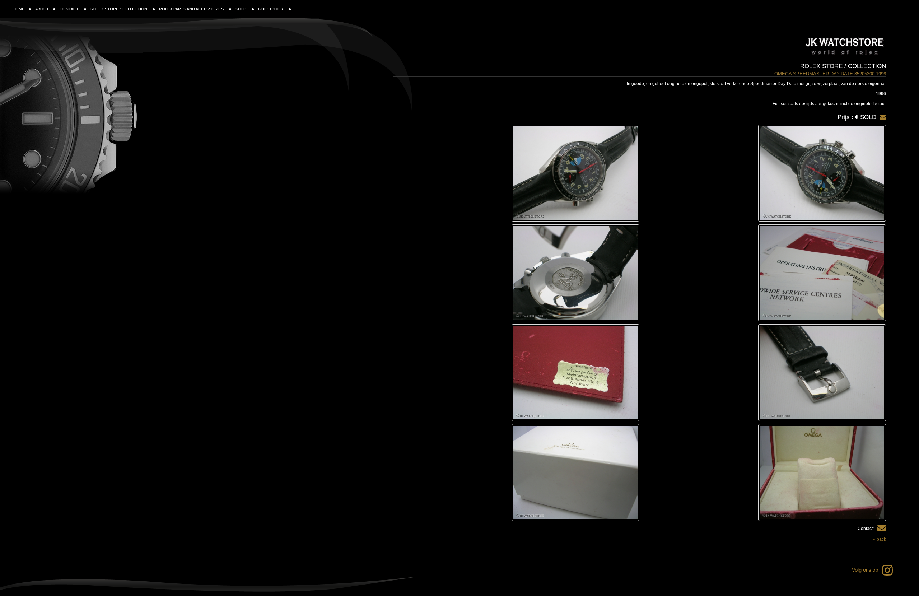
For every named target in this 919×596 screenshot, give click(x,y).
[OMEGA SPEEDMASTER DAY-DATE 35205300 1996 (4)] (517, 272)
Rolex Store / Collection (843, 66)
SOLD (241, 9)
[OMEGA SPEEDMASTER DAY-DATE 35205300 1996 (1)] (764, 173)
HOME (18, 9)
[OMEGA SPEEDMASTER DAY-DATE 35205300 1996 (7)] (764, 472)
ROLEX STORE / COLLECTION (119, 9)
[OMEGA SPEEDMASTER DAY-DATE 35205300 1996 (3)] (764, 272)
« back (879, 539)
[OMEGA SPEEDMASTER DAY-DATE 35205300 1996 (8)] (517, 472)
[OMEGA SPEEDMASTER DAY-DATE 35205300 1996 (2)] (517, 173)
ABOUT (42, 9)
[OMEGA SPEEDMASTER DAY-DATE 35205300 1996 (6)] (517, 372)
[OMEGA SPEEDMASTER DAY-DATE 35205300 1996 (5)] (764, 372)
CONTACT (70, 9)
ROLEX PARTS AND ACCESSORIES (192, 9)
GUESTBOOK (271, 9)
